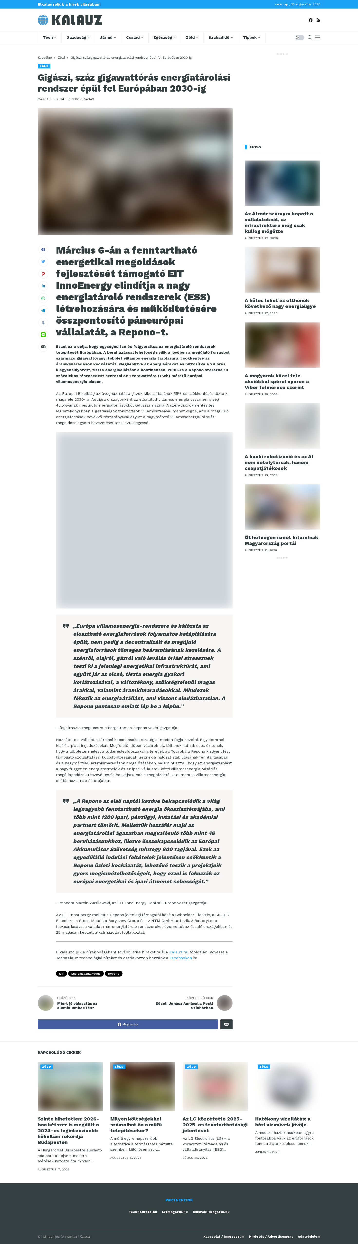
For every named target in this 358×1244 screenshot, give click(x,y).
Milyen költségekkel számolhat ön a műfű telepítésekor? (136, 1124)
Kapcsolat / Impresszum (223, 1236)
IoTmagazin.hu (175, 1212)
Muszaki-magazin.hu (211, 1212)
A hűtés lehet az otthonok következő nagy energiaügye (280, 303)
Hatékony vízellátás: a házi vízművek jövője (283, 1122)
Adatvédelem (309, 1236)
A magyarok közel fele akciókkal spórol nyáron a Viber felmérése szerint (277, 381)
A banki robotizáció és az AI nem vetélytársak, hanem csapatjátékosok (279, 462)
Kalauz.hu (178, 952)
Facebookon (181, 958)
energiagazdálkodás (86, 973)
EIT (61, 973)
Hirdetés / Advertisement (271, 1236)
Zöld (61, 57)
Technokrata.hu (143, 1212)
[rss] (318, 20)
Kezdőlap (45, 57)
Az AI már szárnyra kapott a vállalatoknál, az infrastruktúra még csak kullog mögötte (279, 222)
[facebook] (310, 20)
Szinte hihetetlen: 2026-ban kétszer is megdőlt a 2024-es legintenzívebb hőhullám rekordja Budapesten (68, 1130)
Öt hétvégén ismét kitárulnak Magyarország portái (281, 540)
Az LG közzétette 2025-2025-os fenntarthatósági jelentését (215, 1124)
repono (113, 973)
